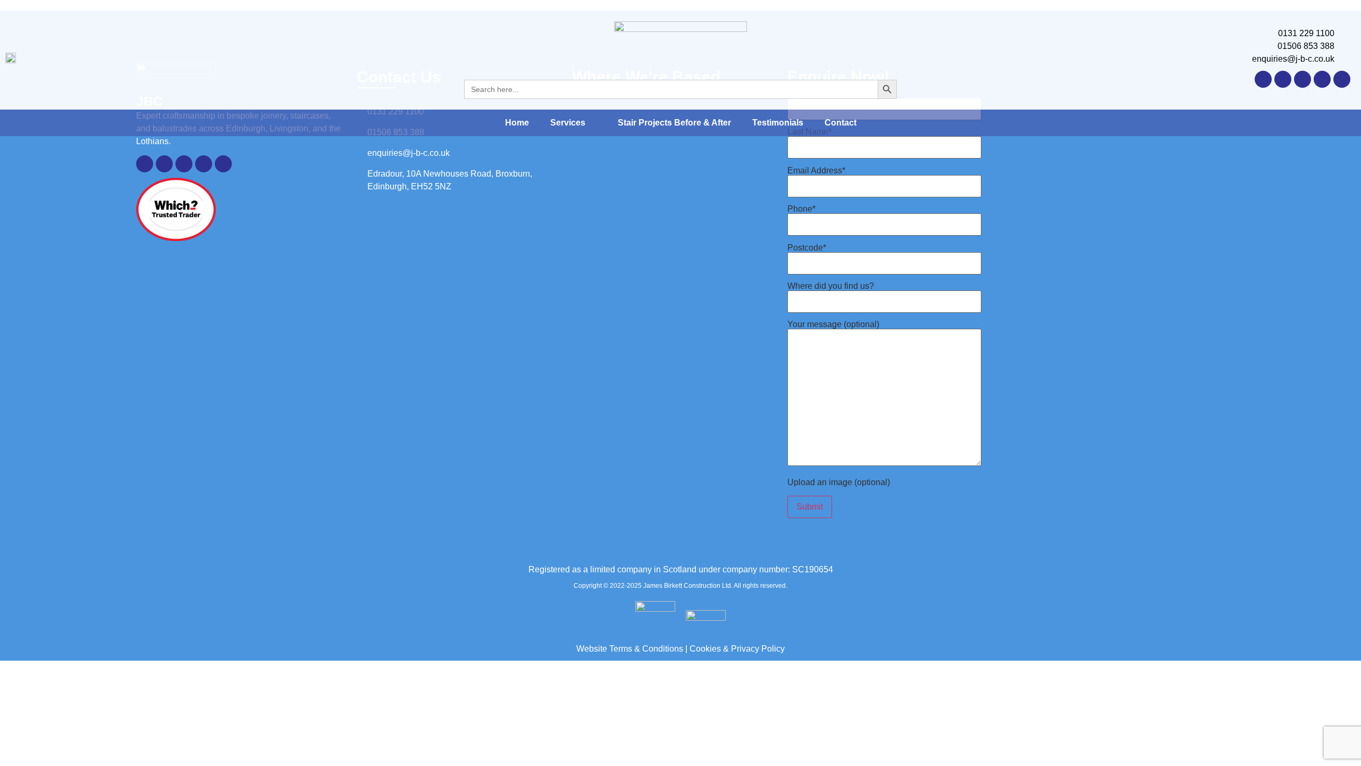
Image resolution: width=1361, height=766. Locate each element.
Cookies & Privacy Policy (737, 648)
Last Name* (809, 132)
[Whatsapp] (1263, 79)
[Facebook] (1341, 79)
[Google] (1282, 79)
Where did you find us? (830, 286)
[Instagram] (1322, 79)
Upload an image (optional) (838, 482)
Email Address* (816, 170)
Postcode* (806, 248)
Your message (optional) (833, 324)
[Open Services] (592, 122)
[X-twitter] (1302, 79)
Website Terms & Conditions (629, 648)
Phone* (801, 209)
